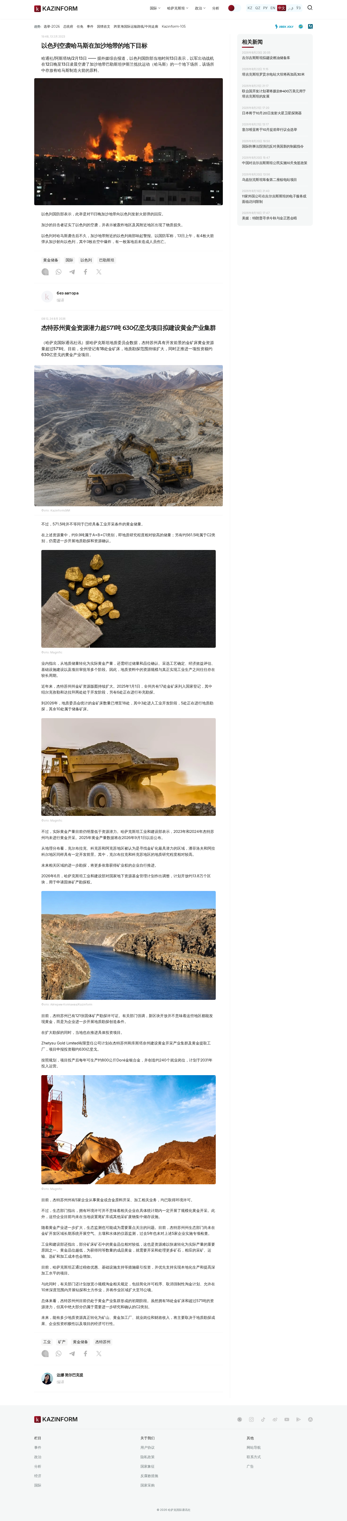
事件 (90, 26)
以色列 (86, 260)
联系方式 (254, 1457)
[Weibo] (275, 1419)
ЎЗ (298, 8)
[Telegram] (72, 272)
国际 (69, 260)
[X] (99, 272)
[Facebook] (85, 272)
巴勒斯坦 (106, 260)
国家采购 (147, 1485)
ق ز (290, 8)
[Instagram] (45, 272)
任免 (80, 26)
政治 (37, 1457)
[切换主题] (234, 8)
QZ (257, 8)
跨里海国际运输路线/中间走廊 (136, 26)
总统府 (68, 26)
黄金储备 (50, 260)
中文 (281, 8)
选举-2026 (51, 26)
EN (273, 8)
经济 (37, 1476)
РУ (265, 8)
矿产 (62, 1342)
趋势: (37, 26)
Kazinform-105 (174, 26)
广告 (250, 1466)
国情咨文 (103, 26)
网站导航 (254, 1447)
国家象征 (147, 1466)
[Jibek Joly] (285, 26)
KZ (250, 8)
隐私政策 (147, 1457)
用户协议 (147, 1447)
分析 (215, 8)
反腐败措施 (149, 1476)
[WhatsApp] (58, 272)
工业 (47, 1342)
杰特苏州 (102, 1342)
